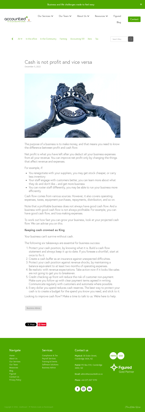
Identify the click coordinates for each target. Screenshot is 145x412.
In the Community (48, 38)
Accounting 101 (77, 38)
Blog (119, 22)
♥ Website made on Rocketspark (41, 407)
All (19, 38)
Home (11, 355)
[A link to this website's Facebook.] (77, 389)
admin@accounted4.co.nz (89, 374)
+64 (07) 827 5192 (86, 380)
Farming (63, 38)
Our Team (64, 16)
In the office (31, 38)
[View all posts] (12, 39)
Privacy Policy (15, 380)
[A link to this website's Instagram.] (83, 389)
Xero (90, 38)
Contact (134, 19)
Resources (100, 16)
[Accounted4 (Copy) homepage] (18, 19)
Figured (117, 16)
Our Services (44, 16)
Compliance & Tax (50, 355)
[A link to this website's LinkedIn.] (89, 389)
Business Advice (49, 367)
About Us (82, 16)
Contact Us (14, 377)
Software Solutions (50, 364)
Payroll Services (49, 358)
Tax (96, 38)
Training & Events (49, 361)
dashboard (23, 407)
